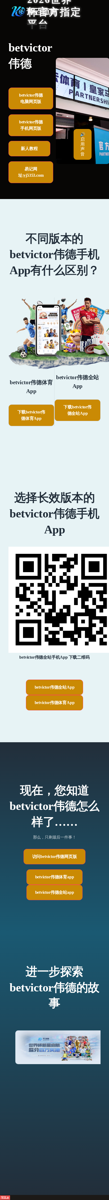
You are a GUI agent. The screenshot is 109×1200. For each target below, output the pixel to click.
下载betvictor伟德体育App (31, 415)
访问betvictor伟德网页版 (54, 856)
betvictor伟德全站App (55, 687)
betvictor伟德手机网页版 (31, 125)
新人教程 (29, 148)
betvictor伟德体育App (55, 702)
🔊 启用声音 (82, 144)
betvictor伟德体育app (54, 877)
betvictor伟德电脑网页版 (31, 98)
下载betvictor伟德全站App (77, 410)
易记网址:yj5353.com (31, 172)
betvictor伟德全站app (54, 892)
